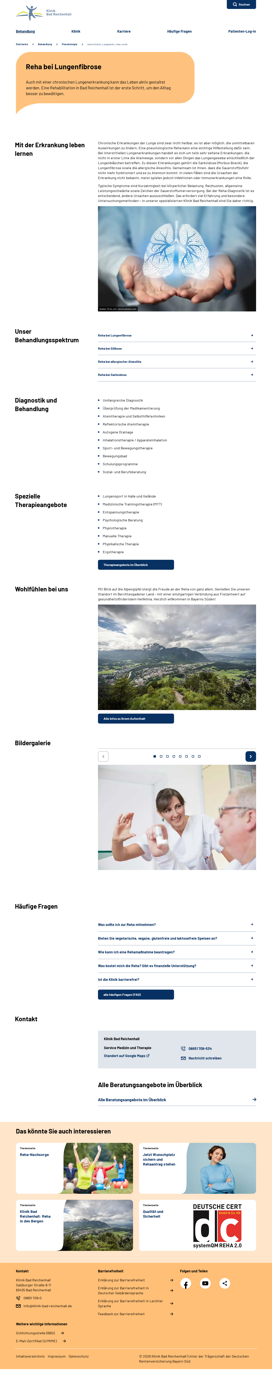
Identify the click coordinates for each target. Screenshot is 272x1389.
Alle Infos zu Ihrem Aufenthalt (124, 718)
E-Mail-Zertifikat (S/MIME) (36, 1341)
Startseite (22, 44)
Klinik (75, 31)
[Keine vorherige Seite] (103, 756)
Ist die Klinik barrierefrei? (118, 979)
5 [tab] (180, 756)
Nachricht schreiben (205, 1058)
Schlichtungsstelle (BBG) (35, 1333)
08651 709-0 (32, 1298)
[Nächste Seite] (251, 756)
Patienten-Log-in (242, 31)
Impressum (57, 1356)
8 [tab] (199, 756)
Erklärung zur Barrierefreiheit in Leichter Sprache (130, 1303)
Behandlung (25, 31)
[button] (241, 4)
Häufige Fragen (179, 31)
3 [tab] (167, 756)
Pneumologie (69, 44)
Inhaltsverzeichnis (30, 1356)
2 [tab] (161, 756)
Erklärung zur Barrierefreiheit (121, 1280)
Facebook (187, 1281)
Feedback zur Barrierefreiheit (121, 1314)
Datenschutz (79, 1356)
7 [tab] (193, 756)
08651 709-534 (200, 1048)
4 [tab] (174, 756)
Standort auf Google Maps (124, 1055)
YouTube (206, 1281)
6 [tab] (186, 756)
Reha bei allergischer (119, 361)
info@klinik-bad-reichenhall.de (47, 1306)
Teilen (225, 1283)
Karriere (124, 31)
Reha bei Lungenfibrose (115, 335)
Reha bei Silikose (110, 348)
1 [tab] (155, 756)
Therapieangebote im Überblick (126, 565)
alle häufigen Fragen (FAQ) (122, 994)
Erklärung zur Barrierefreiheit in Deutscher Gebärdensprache (123, 1290)
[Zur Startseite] (136, 13)
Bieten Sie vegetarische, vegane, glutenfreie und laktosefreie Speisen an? (157, 938)
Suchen (244, 4)
